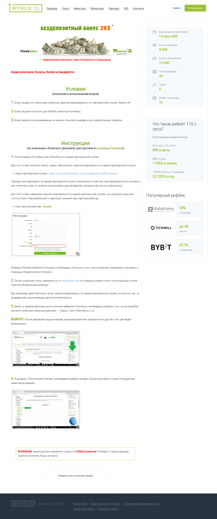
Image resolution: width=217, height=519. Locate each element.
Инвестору (80, 8)
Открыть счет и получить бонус (75, 475)
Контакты (138, 8)
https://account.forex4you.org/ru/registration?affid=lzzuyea (83, 173)
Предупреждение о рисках (105, 503)
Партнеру (114, 8)
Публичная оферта (84, 509)
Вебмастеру (97, 8)
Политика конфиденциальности (142, 503)
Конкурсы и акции (108, 509)
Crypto (65, 8)
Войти (176, 8)
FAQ (126, 8)
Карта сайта (80, 503)
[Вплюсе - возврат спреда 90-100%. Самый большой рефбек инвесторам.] (26, 8)
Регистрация (195, 8)
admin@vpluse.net (68, 280)
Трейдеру (51, 8)
